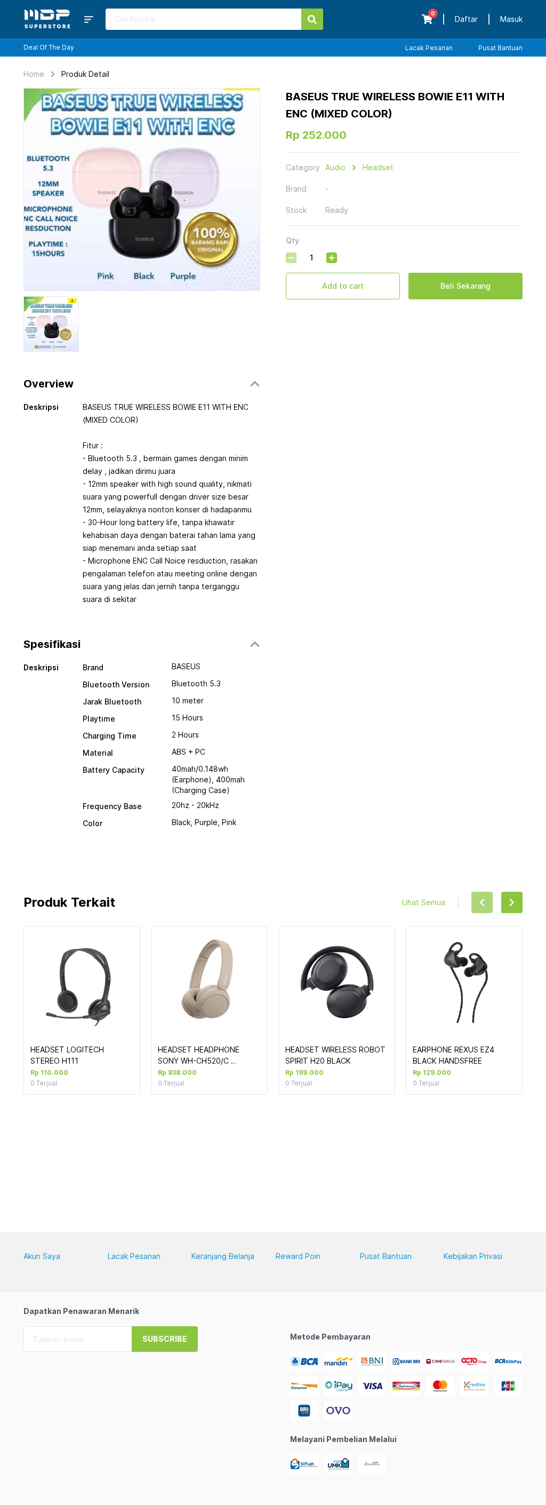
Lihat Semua (423, 902)
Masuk (511, 18)
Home (33, 73)
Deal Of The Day (48, 47)
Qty (292, 240)
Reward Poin (298, 1256)
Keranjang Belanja (222, 1256)
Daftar (466, 18)
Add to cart (343, 285)
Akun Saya (41, 1256)
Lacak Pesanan (429, 48)
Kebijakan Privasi (473, 1256)
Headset (378, 167)
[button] (141, 383)
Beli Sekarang (465, 285)
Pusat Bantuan (500, 48)
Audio (335, 167)
